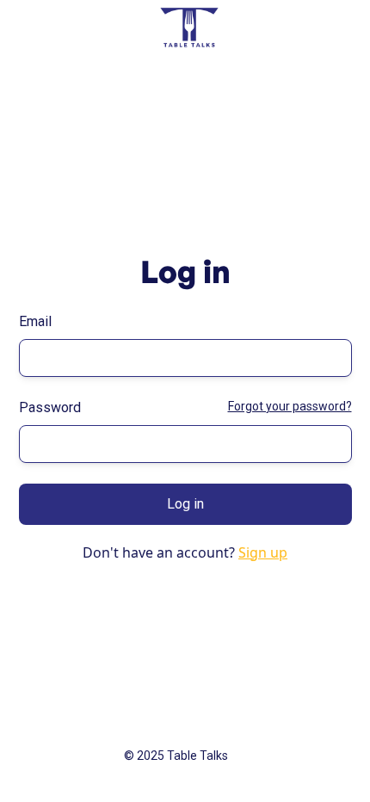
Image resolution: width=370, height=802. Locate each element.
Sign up (262, 552)
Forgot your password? (290, 406)
